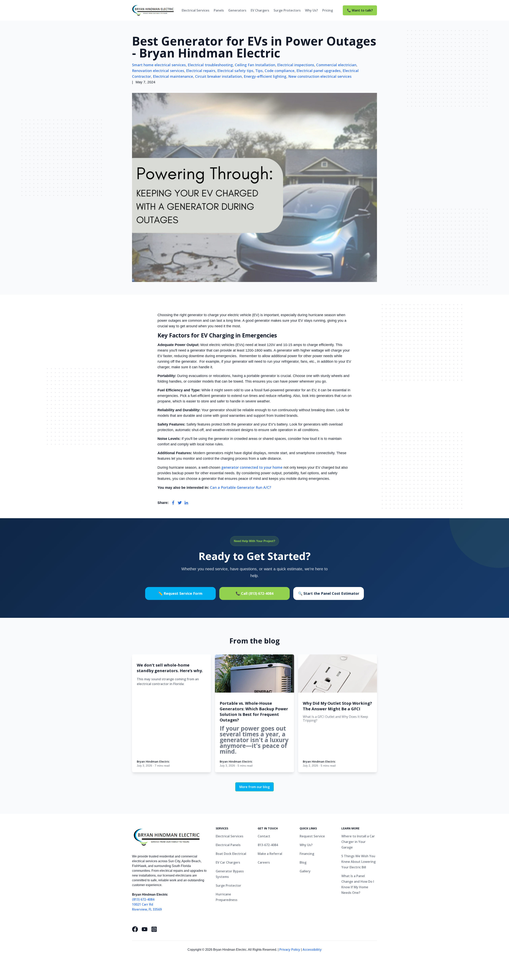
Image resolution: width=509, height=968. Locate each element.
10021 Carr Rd (142, 904)
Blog (303, 862)
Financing (307, 853)
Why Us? (311, 10)
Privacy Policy (289, 949)
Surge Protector (228, 885)
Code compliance (279, 70)
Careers (264, 862)
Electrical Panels (228, 845)
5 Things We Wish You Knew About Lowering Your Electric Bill (358, 861)
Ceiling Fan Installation (255, 64)
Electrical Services (195, 10)
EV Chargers (260, 10)
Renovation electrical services (158, 70)
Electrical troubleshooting (210, 64)
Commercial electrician (336, 64)
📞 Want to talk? (360, 10)
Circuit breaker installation (218, 76)
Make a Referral (270, 853)
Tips (259, 70)
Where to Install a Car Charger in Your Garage (358, 841)
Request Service (312, 836)
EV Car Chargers (228, 862)
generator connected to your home (252, 467)
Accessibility (312, 949)
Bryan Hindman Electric (153, 761)
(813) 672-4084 (143, 899)
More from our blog (254, 787)
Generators (237, 10)
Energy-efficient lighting (265, 76)
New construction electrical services (320, 76)
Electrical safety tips (235, 70)
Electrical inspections (295, 64)
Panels (219, 10)
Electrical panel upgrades (318, 70)
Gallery (305, 871)
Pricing (327, 10)
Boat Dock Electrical (231, 853)
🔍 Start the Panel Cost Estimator (328, 593)
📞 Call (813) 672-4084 (254, 593)
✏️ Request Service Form (180, 593)
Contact (264, 836)
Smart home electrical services (159, 64)
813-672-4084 (268, 845)
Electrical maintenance (173, 76)
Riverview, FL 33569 (147, 909)
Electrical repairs (200, 70)
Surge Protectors (287, 10)
